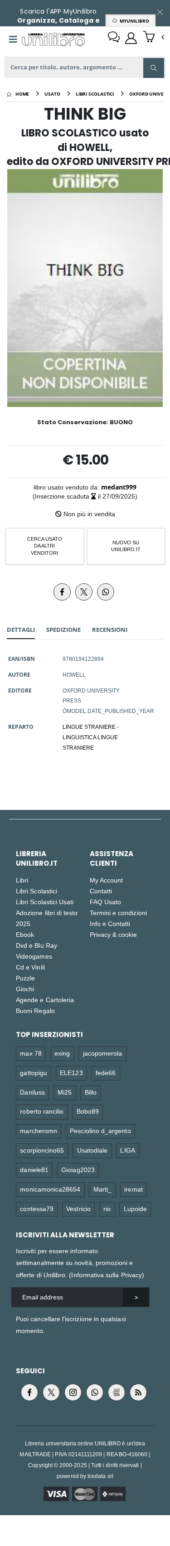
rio (107, 1208)
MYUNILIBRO (133, 21)
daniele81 (34, 1169)
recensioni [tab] (109, 629)
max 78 (30, 1053)
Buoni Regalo (35, 1010)
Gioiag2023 (78, 1169)
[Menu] (13, 39)
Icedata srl (100, 1476)
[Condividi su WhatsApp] (105, 592)
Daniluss (32, 1092)
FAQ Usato (105, 901)
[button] (153, 37)
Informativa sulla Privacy (106, 1274)
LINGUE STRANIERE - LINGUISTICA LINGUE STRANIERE (91, 737)
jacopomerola (102, 1053)
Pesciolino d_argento (100, 1130)
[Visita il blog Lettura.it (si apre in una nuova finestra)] (116, 1392)
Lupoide (135, 1208)
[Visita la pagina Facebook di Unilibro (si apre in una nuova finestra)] (29, 1392)
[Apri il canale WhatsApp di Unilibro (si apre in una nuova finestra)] (94, 1392)
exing (62, 1053)
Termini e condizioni (118, 912)
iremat (133, 1189)
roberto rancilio (41, 1111)
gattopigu (33, 1072)
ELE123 (71, 1072)
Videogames (34, 956)
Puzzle (25, 978)
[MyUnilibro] (131, 38)
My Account (106, 880)
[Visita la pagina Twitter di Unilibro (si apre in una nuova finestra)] (51, 1392)
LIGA (127, 1150)
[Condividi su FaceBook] (62, 592)
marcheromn (38, 1130)
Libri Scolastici (36, 891)
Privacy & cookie (113, 934)
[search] (153, 68)
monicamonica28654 (50, 1189)
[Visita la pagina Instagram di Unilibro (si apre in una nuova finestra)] (73, 1392)
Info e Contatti (110, 923)
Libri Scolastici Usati (44, 901)
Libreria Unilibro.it (37, 858)
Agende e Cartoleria (45, 999)
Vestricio (78, 1208)
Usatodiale (92, 1150)
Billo (91, 1092)
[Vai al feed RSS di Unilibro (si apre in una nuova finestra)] (138, 1392)
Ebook (25, 934)
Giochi (25, 988)
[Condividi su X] (83, 592)
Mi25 (65, 1092)
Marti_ (102, 1189)
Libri (22, 880)
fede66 (106, 1072)
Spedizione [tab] (63, 629)
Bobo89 (88, 1111)
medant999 (118, 487)
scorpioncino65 (42, 1150)
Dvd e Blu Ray (36, 945)
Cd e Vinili (30, 967)
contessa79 (36, 1208)
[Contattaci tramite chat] (114, 38)
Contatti (101, 891)
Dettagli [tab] (21, 629)
